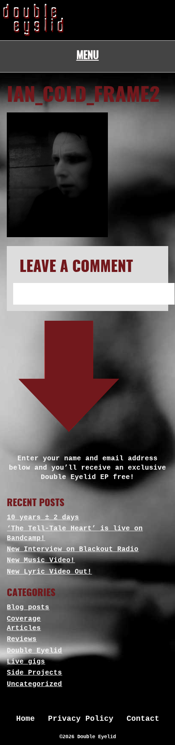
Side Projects (34, 673)
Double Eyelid (34, 651)
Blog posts (28, 607)
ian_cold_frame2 (83, 96)
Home (25, 718)
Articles (24, 628)
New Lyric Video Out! (49, 572)
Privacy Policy (80, 718)
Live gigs (26, 662)
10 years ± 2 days (43, 517)
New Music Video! (41, 560)
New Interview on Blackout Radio (72, 549)
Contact (143, 718)
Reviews (22, 639)
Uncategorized (34, 684)
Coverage (24, 619)
